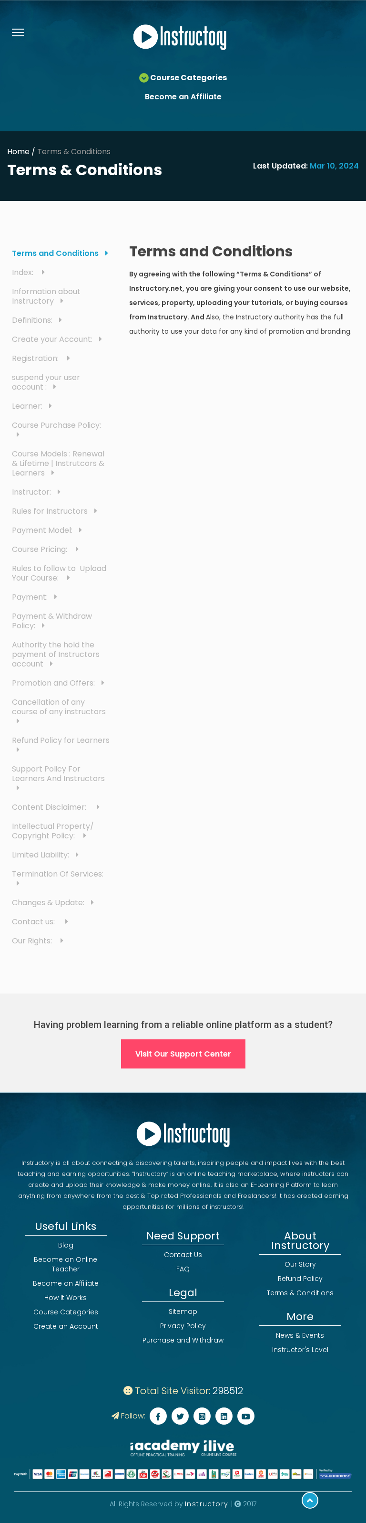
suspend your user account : (46, 382)
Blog (65, 1245)
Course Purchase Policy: (57, 425)
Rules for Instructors (51, 511)
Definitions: (33, 320)
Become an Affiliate (183, 96)
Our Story (300, 1264)
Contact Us (183, 1254)
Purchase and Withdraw (183, 1340)
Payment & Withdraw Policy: (52, 621)
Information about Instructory (46, 296)
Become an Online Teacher (65, 1264)
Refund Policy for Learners (61, 740)
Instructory (208, 1504)
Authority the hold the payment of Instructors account (56, 654)
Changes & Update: (49, 902)
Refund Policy (300, 1278)
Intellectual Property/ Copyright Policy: (53, 831)
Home (18, 151)
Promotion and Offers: (54, 682)
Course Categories (65, 1312)
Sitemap (183, 1311)
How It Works (65, 1297)
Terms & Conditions (74, 151)
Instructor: (32, 492)
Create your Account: (53, 339)
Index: (24, 272)
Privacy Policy (183, 1326)
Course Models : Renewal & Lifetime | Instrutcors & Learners (58, 463)
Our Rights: (34, 940)
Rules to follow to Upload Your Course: (59, 573)
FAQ (183, 1269)
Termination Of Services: (59, 873)
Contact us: (36, 921)
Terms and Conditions (56, 253)
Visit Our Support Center (183, 1053)
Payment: (31, 597)
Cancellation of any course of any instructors (59, 707)
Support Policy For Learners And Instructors (58, 773)
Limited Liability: (41, 854)
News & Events (300, 1335)
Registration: (37, 358)
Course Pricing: (41, 549)
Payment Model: (43, 530)
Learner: (28, 406)
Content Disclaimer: (52, 807)
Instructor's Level (300, 1349)
